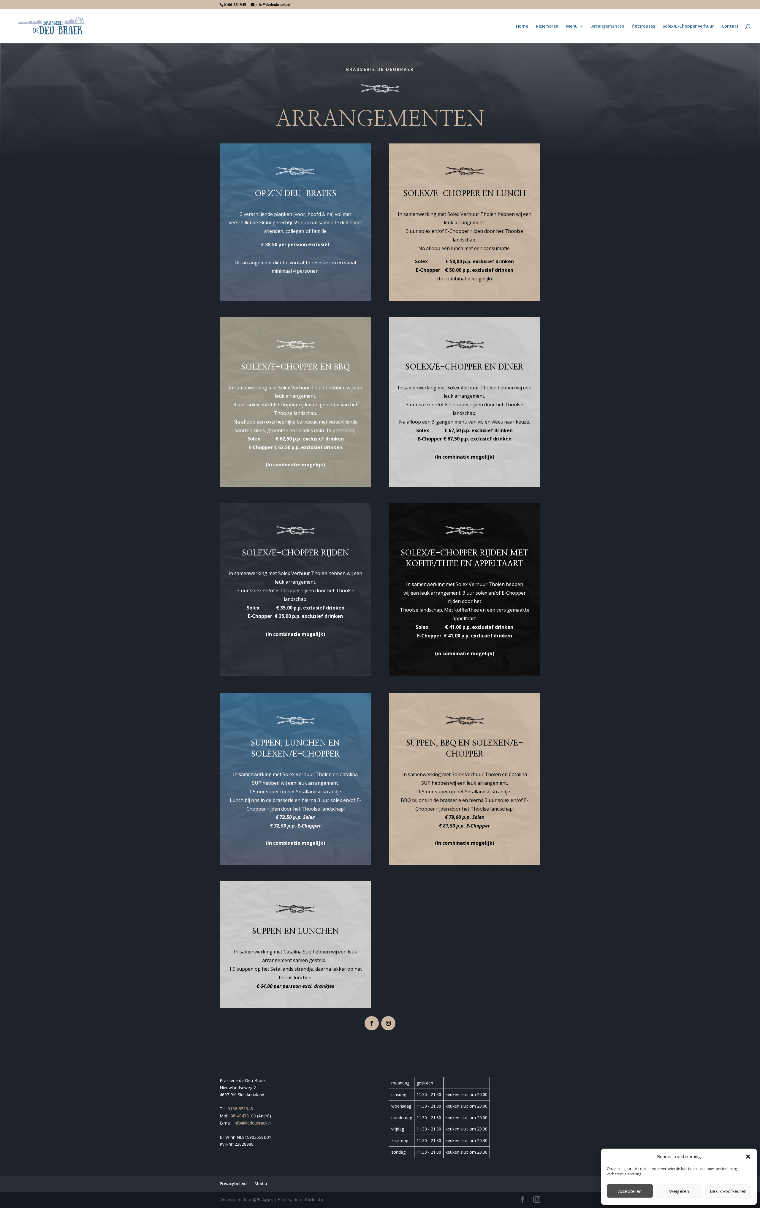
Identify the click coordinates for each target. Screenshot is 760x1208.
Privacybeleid (233, 1183)
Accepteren (630, 1191)
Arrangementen (607, 26)
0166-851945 (240, 1108)
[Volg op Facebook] (372, 1023)
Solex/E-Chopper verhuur (688, 26)
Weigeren (679, 1191)
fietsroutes (643, 26)
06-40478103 (243, 1116)
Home (522, 26)
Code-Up (314, 1199)
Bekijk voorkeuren (728, 1191)
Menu (572, 26)
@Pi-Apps (263, 1199)
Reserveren (547, 26)
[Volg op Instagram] (388, 1023)
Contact (730, 26)
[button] (748, 1157)
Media (260, 1183)
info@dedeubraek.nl (253, 1123)
